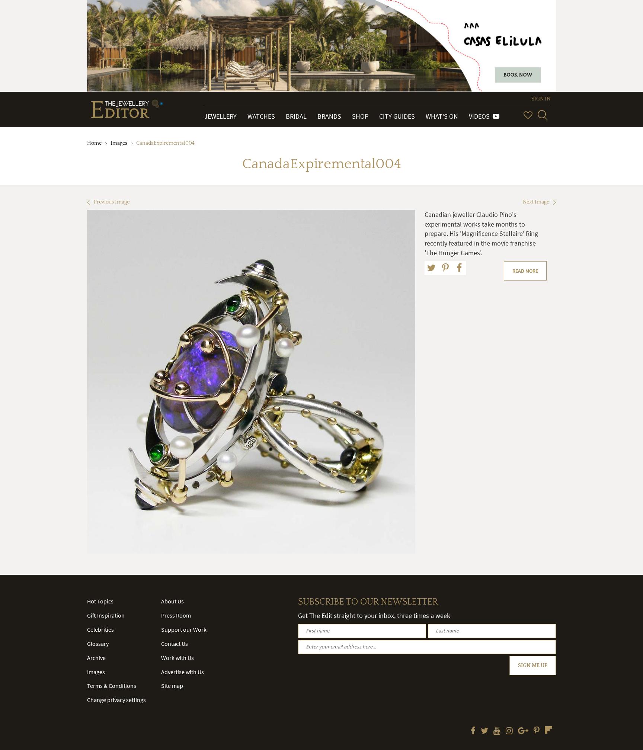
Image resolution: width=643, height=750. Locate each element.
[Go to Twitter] (484, 731)
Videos (481, 116)
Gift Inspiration (106, 615)
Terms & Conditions (111, 685)
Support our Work (184, 629)
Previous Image (111, 202)
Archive (96, 657)
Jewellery (220, 116)
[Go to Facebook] (473, 731)
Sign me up (532, 666)
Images (119, 143)
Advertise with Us (182, 672)
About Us (172, 601)
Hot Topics (100, 601)
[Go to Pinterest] (537, 731)
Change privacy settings (116, 699)
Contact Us (174, 643)
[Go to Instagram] (509, 731)
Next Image (536, 202)
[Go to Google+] (523, 731)
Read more (525, 270)
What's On (442, 116)
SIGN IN (540, 99)
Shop (360, 116)
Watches (261, 116)
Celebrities (100, 629)
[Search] (542, 115)
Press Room (176, 615)
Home (94, 143)
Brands (329, 116)
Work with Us (177, 657)
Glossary (98, 643)
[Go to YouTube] (496, 731)
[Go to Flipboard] (548, 730)
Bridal (296, 116)
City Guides (397, 116)
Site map (172, 685)
